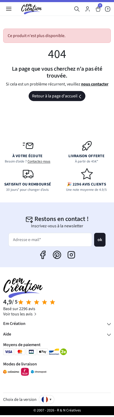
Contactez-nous (39, 161)
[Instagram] (71, 255)
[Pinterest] (57, 255)
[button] (77, 9)
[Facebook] (43, 255)
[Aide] (107, 9)
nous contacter (94, 84)
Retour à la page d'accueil (58, 97)
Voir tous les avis (18, 314)
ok (100, 240)
